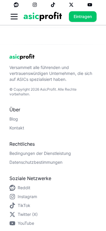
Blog (13, 118)
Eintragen (83, 16)
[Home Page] (43, 16)
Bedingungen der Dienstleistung (40, 153)
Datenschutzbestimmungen (35, 162)
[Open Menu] (14, 16)
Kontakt (16, 127)
